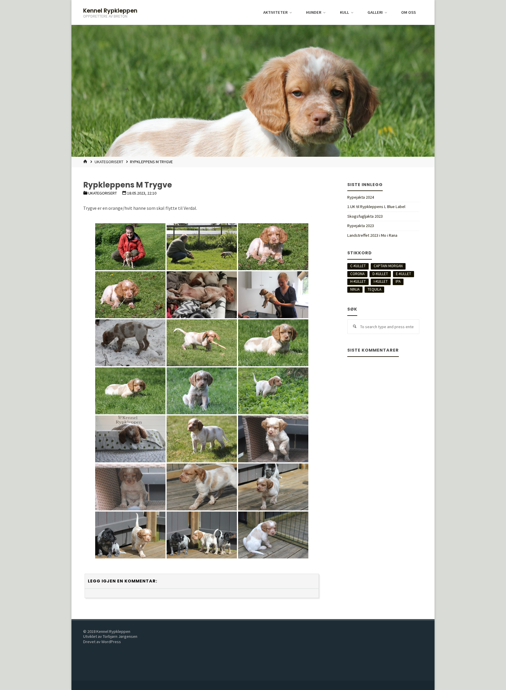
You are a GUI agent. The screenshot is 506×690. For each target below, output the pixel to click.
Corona (357, 273)
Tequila (374, 289)
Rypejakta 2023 (360, 225)
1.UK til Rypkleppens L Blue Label (376, 206)
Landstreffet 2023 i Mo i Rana (372, 235)
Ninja (355, 289)
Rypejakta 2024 (360, 197)
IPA (398, 281)
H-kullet (358, 281)
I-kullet (381, 281)
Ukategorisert (109, 161)
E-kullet (403, 273)
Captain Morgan (388, 265)
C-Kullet (358, 265)
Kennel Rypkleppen (110, 10)
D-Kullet (380, 273)
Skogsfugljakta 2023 (365, 216)
